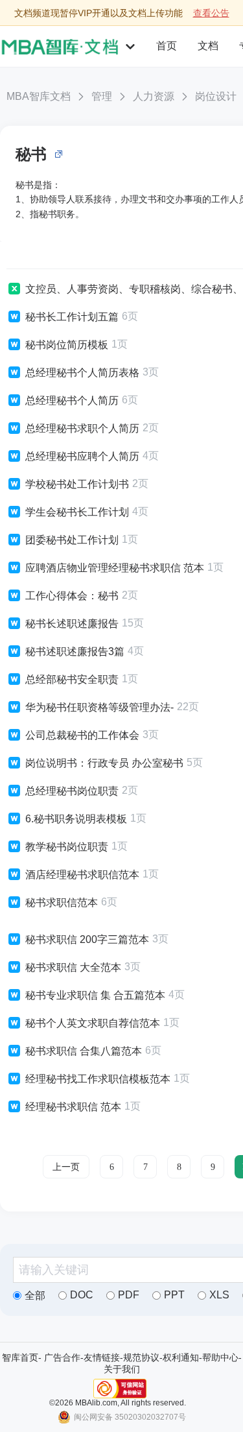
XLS (219, 1294)
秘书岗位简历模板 (66, 344)
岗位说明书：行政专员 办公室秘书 (104, 763)
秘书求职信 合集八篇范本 (83, 1050)
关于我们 (122, 1369)
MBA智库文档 (38, 96)
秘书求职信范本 (61, 902)
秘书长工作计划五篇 (72, 316)
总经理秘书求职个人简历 (82, 428)
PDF (128, 1294)
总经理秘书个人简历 (72, 400)
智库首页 (20, 1357)
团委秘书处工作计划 (72, 539)
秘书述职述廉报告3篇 (74, 651)
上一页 (66, 1167)
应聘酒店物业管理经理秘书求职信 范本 (114, 567)
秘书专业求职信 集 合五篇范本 (95, 995)
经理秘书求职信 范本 (73, 1106)
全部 (35, 1295)
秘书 (31, 154)
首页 (166, 45)
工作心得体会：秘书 (72, 595)
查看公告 (211, 13)
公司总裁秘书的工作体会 (82, 735)
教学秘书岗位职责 (66, 846)
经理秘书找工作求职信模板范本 (97, 1078)
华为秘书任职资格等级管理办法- (99, 707)
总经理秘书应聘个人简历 (82, 456)
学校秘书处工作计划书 (77, 484)
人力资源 (153, 96)
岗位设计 (216, 96)
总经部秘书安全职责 (72, 679)
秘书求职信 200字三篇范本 (87, 939)
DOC (81, 1294)
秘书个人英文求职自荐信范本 (92, 1023)
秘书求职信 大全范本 (73, 967)
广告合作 (62, 1357)
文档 (208, 45)
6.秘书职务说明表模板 (76, 818)
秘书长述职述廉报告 (72, 623)
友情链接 (102, 1357)
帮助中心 (220, 1357)
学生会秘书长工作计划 (77, 512)
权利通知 (181, 1357)
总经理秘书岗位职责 (72, 790)
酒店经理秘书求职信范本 (82, 874)
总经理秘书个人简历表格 (82, 372)
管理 (101, 96)
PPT (174, 1294)
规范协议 (141, 1357)
